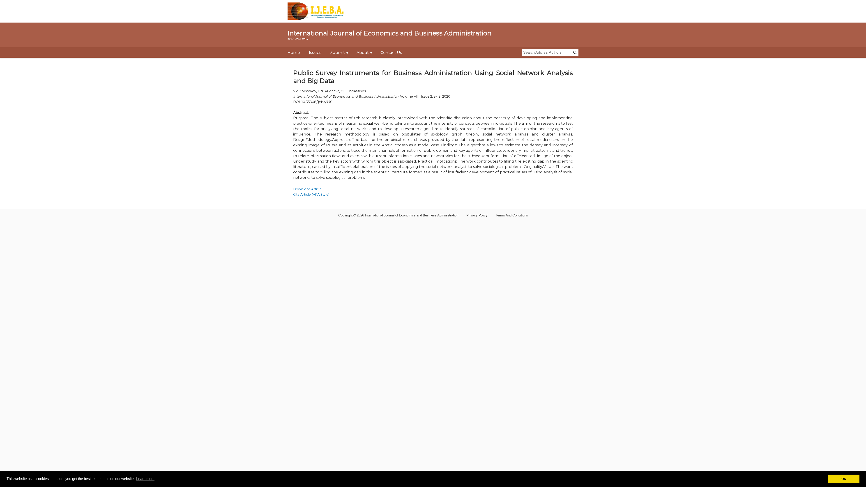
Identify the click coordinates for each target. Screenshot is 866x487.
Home (294, 52)
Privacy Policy (477, 215)
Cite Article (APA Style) (311, 195)
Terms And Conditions (512, 215)
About (363, 52)
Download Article (307, 189)
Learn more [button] (145, 479)
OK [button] (843, 479)
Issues (315, 52)
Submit (337, 52)
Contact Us (391, 52)
